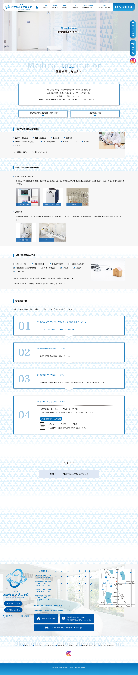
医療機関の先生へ (88, 645)
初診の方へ (73, 645)
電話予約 (133, 50)
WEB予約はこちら (13, 603)
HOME (27, 645)
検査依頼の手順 (95, 113)
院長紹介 (38, 645)
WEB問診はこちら (13, 610)
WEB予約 (133, 31)
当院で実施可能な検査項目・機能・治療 (43, 113)
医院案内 (61, 645)
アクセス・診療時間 (107, 645)
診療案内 (49, 645)
